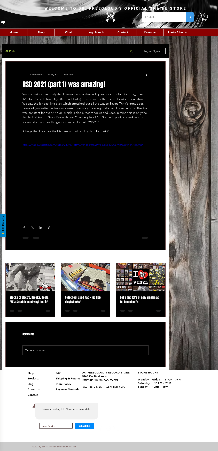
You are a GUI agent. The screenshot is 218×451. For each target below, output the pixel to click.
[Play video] (85, 178)
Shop (31, 375)
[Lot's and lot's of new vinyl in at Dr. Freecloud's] (140, 277)
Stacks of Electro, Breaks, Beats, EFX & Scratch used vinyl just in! (29, 299)
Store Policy (63, 386)
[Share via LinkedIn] (40, 227)
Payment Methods (68, 392)
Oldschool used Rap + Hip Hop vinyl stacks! (83, 299)
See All (162, 256)
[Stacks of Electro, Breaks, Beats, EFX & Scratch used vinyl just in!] (30, 277)
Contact (33, 397)
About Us (34, 392)
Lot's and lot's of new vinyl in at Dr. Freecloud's (139, 299)
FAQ (59, 375)
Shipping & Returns (68, 381)
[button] (204, 17)
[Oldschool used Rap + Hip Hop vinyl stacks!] (85, 277)
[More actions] (146, 74)
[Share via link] (49, 227)
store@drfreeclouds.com (98, 393)
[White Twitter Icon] (116, 431)
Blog (30, 386)
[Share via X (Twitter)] (32, 227)
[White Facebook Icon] (101, 431)
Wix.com (72, 449)
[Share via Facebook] (24, 227)
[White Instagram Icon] (108, 431)
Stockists (33, 381)
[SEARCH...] (189, 17)
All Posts (10, 51)
